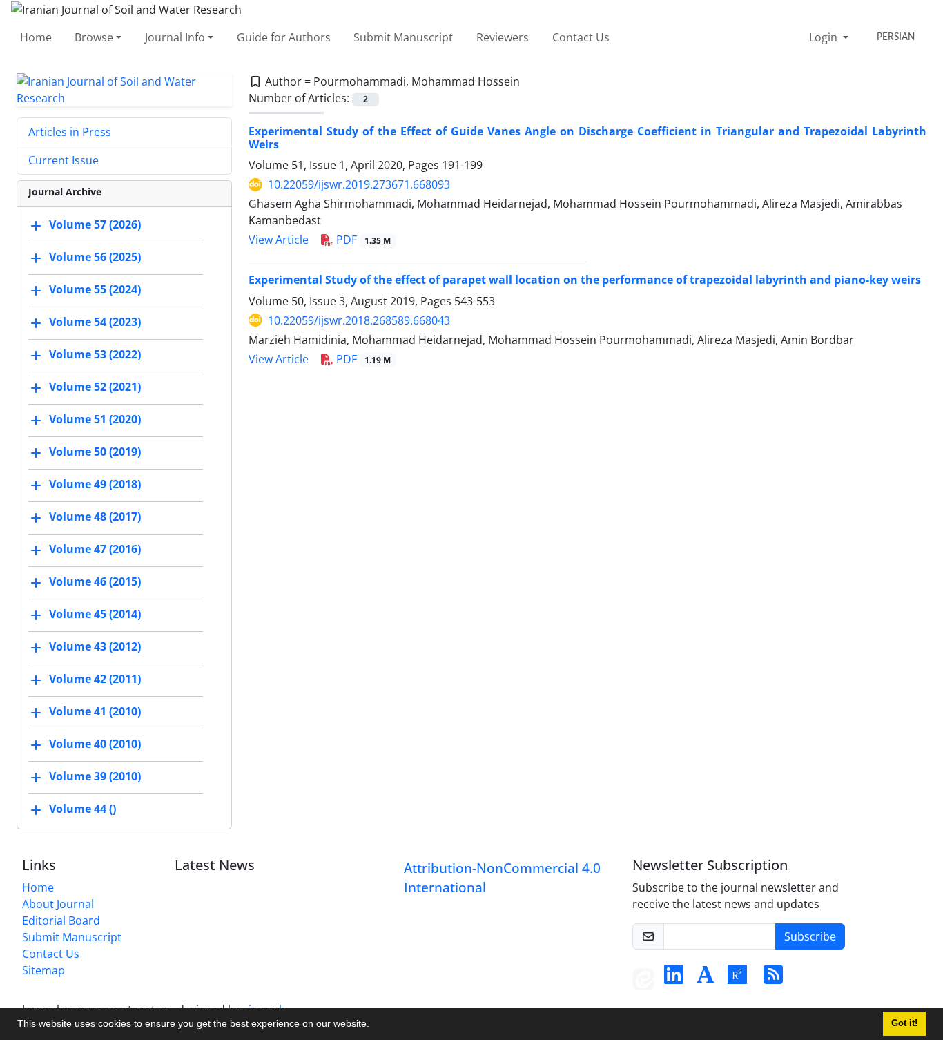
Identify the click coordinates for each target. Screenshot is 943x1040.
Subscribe (810, 936)
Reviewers (502, 37)
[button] (374, 1025)
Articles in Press (69, 131)
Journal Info (175, 37)
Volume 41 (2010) (95, 711)
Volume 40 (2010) (95, 743)
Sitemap (43, 970)
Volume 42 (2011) (95, 678)
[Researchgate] (737, 978)
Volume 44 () (82, 808)
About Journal (58, 904)
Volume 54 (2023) (95, 321)
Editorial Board (61, 920)
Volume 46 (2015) (95, 581)
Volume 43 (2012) (95, 646)
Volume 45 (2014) (95, 614)
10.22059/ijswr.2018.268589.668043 (359, 320)
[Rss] (773, 978)
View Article (279, 239)
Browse (94, 37)
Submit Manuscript (403, 37)
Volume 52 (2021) (95, 386)
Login (824, 37)
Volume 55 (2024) (95, 289)
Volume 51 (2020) (95, 419)
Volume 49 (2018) (95, 484)
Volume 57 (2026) (95, 224)
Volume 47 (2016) (95, 549)
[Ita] (643, 978)
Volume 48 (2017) (95, 516)
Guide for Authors (284, 37)
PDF (362, 239)
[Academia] (705, 978)
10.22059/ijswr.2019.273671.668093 (359, 184)
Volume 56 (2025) (95, 256)
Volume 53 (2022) (95, 354)
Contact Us (581, 37)
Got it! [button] (904, 1023)
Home (36, 37)
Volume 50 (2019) (95, 451)
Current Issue (63, 160)
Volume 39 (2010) (95, 776)
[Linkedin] (673, 978)
